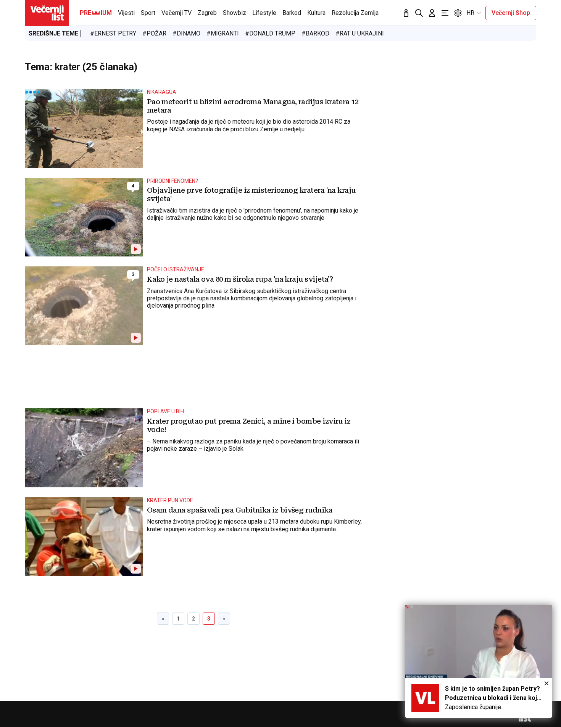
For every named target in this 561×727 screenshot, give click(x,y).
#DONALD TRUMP (270, 33)
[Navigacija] (445, 13)
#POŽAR (154, 33)
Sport (148, 12)
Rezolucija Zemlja (355, 12)
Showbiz (234, 12)
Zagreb (207, 12)
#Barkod (315, 33)
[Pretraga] (419, 13)
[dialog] (478, 661)
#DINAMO (186, 33)
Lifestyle (264, 12)
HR (470, 12)
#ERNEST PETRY (113, 33)
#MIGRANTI (222, 33)
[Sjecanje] (406, 13)
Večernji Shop (511, 12)
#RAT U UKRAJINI (359, 33)
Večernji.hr (47, 13)
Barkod (291, 12)
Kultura (316, 12)
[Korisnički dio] (432, 13)
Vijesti (126, 12)
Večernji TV (176, 12)
